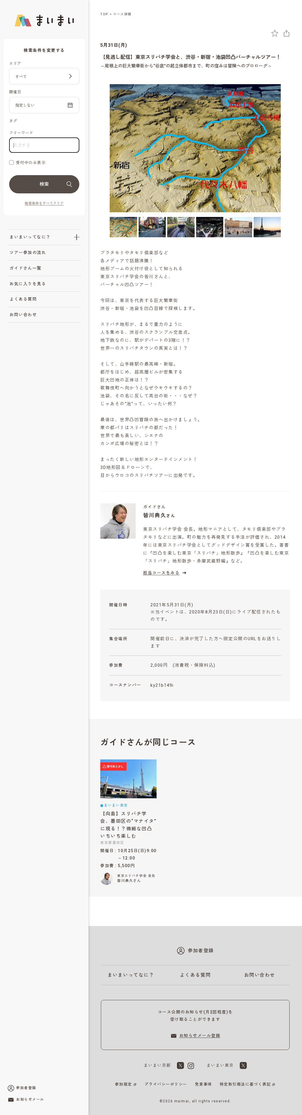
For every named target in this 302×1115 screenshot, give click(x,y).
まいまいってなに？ (30, 237)
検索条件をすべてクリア (44, 203)
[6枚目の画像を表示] (267, 227)
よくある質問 (23, 299)
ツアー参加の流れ (27, 252)
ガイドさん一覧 (25, 268)
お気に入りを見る (27, 283)
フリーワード (21, 133)
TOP (104, 14)
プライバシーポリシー (166, 1084)
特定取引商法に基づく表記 (245, 1084)
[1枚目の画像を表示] (123, 227)
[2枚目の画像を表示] (152, 227)
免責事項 (203, 1084)
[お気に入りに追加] (274, 33)
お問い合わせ (23, 314)
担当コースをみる (161, 572)
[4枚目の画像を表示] (210, 227)
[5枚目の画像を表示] (238, 227)
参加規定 (123, 1084)
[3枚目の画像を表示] (181, 227)
